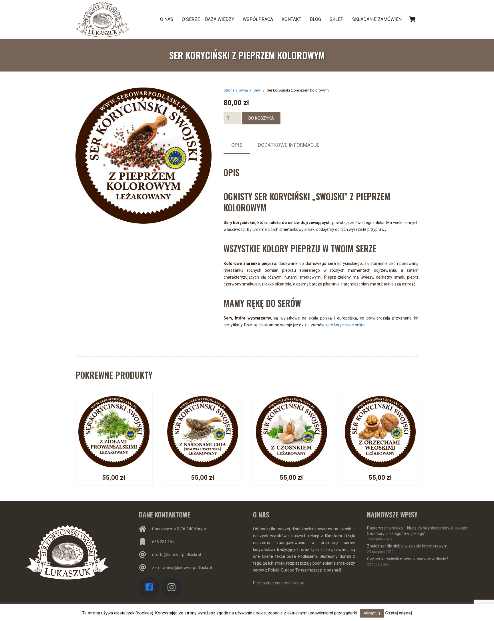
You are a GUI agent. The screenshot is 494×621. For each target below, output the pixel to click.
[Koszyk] (412, 19)
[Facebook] (149, 587)
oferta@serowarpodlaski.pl (176, 554)
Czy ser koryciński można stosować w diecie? (407, 559)
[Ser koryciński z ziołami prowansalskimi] (114, 399)
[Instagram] (171, 587)
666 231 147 (163, 541)
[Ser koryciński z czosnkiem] (291, 399)
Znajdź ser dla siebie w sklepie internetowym (407, 546)
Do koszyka (261, 118)
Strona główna (236, 90)
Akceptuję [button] (372, 613)
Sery (257, 90)
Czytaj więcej (398, 613)
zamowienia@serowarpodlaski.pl (182, 567)
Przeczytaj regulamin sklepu (278, 583)
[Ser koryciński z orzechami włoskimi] (380, 399)
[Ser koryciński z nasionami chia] (202, 399)
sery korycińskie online (345, 325)
